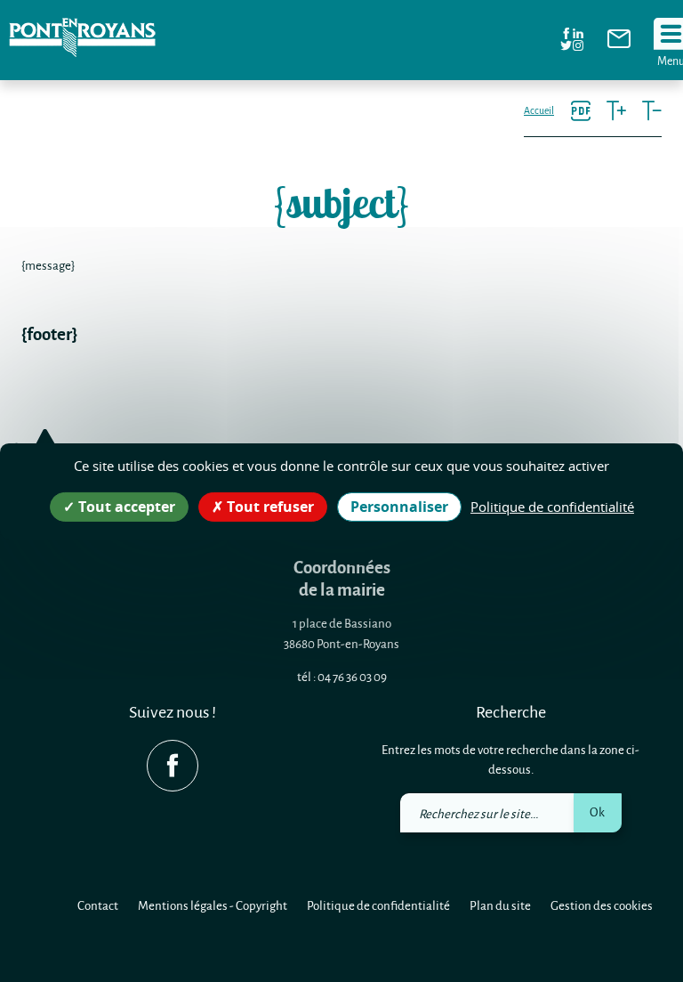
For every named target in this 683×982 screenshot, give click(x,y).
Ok (597, 811)
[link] (619, 43)
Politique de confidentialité (378, 905)
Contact (97, 905)
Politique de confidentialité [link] (552, 506)
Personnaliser (399, 505)
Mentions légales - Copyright (212, 905)
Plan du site (500, 905)
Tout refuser (268, 505)
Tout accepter (125, 505)
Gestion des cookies (601, 905)
